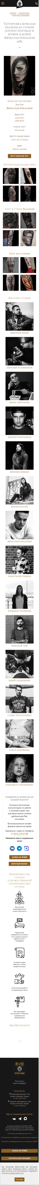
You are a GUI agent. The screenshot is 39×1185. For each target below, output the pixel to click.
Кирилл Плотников (19, 437)
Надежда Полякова (19, 611)
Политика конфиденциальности (19, 1133)
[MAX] (25, 1119)
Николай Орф (19, 646)
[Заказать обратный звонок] (36, 3)
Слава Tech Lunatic (19, 715)
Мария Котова (19, 506)
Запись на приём (19, 857)
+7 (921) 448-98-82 (19, 1106)
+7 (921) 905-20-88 (19, 1098)
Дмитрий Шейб (19, 333)
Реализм (19, 130)
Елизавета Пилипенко (19, 785)
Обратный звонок (19, 864)
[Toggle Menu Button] (2, 3)
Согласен (19, 1179)
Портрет (19, 118)
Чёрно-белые (19, 149)
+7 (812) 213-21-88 (19, 834)
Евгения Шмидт (19, 472)
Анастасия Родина (19, 576)
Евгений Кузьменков (19, 367)
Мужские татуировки (20, 101)
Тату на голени (19, 139)
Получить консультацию (19, 1158)
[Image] (11, 176)
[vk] (12, 848)
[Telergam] (19, 848)
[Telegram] (20, 1119)
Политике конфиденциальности (13, 1173)
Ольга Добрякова (19, 750)
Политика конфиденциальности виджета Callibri (19, 1141)
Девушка (19, 120)
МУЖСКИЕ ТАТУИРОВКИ (20, 15)
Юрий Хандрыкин (19, 680)
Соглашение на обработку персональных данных (19, 1137)
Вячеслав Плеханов (20, 108)
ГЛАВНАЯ (12, 13)
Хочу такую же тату (19, 156)
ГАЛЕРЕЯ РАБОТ (24, 13)
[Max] (26, 848)
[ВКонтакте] (14, 1119)
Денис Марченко (19, 402)
